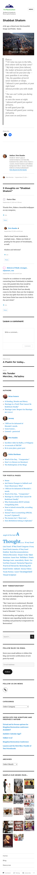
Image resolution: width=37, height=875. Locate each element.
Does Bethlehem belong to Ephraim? (18, 521)
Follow (7, 672)
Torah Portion (8, 572)
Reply (5, 220)
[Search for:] (16, 637)
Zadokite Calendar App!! (12, 734)
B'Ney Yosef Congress (20, 547)
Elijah (31, 555)
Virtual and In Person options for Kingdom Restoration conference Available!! (15, 727)
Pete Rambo (9, 177)
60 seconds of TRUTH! (13, 445)
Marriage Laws (8, 560)
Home (7, 481)
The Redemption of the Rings (16, 465)
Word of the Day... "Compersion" (17, 494)
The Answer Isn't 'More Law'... (16, 518)
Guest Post (15, 557)
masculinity (19, 560)
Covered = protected (12, 431)
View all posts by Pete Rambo (18, 170)
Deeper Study (23, 555)
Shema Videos (26, 569)
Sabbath (17, 569)
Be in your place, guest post (15, 448)
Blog (4, 860)
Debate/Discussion (10, 555)
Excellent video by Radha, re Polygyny (19, 443)
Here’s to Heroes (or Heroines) (16, 462)
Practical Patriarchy (11, 566)
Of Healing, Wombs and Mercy (16, 401)
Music (26, 560)
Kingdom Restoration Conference (16, 742)
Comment (28, 346)
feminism (6, 557)
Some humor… (10, 429)
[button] (7, 786)
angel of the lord (9, 535)
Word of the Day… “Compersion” (17, 459)
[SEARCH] (32, 637)
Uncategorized (26, 572)
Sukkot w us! (8, 738)
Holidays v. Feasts (27, 558)
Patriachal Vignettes (24, 563)
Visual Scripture (9, 575)
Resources (7, 865)
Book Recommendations (19, 552)
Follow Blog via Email (14, 648)
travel (16, 572)
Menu (31, 9)
